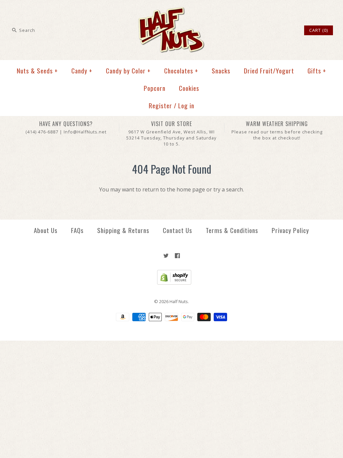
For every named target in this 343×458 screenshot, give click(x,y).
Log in (186, 105)
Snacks (221, 70)
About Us (46, 230)
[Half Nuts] (171, 10)
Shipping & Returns (123, 230)
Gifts (316, 70)
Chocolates (181, 70)
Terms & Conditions (232, 230)
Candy (81, 70)
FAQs (77, 230)
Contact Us (177, 230)
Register (160, 105)
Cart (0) (318, 30)
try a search (228, 189)
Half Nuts (178, 301)
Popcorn (154, 88)
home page (191, 189)
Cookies (189, 88)
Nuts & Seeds (37, 70)
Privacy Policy (290, 230)
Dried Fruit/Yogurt (269, 70)
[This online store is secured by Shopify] (171, 283)
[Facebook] (177, 255)
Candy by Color (128, 70)
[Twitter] (165, 255)
